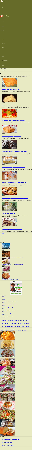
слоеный (18, 330)
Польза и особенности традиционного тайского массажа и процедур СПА (12, 257)
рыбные (8, 330)
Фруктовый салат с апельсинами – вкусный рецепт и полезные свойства (12, 264)
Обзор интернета (5, 60)
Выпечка (3, 43)
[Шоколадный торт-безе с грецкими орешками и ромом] (9, 148)
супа (20, 330)
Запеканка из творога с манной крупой (11, 89)
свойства (13, 330)
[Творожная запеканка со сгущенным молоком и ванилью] (9, 179)
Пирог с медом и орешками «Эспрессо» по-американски (15, 198)
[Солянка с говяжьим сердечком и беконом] (7, 409)
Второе (3, 30)
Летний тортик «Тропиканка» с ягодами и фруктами (14, 120)
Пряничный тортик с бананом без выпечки (12, 229)
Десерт (3, 47)
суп (19, 330)
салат (10, 330)
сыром (23, 330)
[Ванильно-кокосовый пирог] (9, 210)
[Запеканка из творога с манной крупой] (9, 86)
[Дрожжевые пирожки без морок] (7, 339)
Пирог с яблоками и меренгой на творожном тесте (13, 167)
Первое (3, 26)
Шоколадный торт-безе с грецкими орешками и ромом (14, 151)
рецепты (5, 330)
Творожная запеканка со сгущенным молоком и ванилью (15, 182)
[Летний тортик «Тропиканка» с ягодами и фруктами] (9, 117)
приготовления (25, 328)
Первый (3, 233)
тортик (25, 330)
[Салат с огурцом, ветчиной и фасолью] (7, 357)
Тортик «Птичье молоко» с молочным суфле (12, 105)
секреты (15, 330)
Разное (3, 56)
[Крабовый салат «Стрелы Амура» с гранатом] (7, 383)
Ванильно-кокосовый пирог (8, 213)
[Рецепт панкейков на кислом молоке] (7, 348)
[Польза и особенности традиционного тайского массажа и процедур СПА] (6, 256)
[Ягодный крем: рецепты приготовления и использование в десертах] (6, 271)
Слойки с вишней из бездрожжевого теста (11, 136)
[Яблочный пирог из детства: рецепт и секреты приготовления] (6, 278)
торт (24, 330)
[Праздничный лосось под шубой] (7, 374)
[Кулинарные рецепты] (4, 2)
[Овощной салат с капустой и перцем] (7, 418)
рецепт (1, 330)
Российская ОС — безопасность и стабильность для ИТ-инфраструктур (12, 249)
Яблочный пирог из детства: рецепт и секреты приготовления (10, 279)
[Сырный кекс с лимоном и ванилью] (7, 435)
